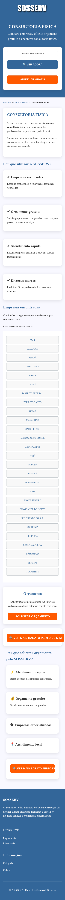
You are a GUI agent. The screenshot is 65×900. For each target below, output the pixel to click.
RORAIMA (32, 536)
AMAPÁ (32, 358)
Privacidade (9, 843)
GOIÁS (32, 411)
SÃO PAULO (32, 554)
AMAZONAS (32, 366)
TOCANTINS (32, 572)
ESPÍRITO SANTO (32, 402)
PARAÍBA (32, 465)
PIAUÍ (32, 491)
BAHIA (32, 375)
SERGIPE (32, 563)
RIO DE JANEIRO (32, 500)
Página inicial (10, 838)
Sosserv (7, 102)
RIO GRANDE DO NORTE (32, 509)
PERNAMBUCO (32, 482)
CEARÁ (32, 384)
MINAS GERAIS (32, 447)
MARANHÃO (32, 420)
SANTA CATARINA (32, 545)
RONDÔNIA (32, 527)
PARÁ (32, 456)
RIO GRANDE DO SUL (32, 518)
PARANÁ (32, 473)
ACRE (32, 340)
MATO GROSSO (32, 429)
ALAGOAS (32, 349)
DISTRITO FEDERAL (32, 393)
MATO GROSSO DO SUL (33, 438)
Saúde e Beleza (20, 102)
